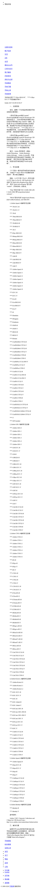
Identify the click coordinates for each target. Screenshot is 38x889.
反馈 (6, 863)
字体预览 (8, 83)
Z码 (6, 58)
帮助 (6, 859)
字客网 (11, 886)
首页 (6, 851)
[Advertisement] (19, 26)
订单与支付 (8, 69)
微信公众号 (8, 65)
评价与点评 (8, 79)
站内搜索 (8, 844)
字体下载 (8, 86)
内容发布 (8, 76)
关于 (6, 855)
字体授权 (8, 841)
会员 (6, 61)
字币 (6, 54)
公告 (6, 866)
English (7, 872)
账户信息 (8, 51)
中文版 (7, 870)
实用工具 (8, 848)
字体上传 (8, 90)
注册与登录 (8, 47)
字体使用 (8, 94)
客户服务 (8, 72)
